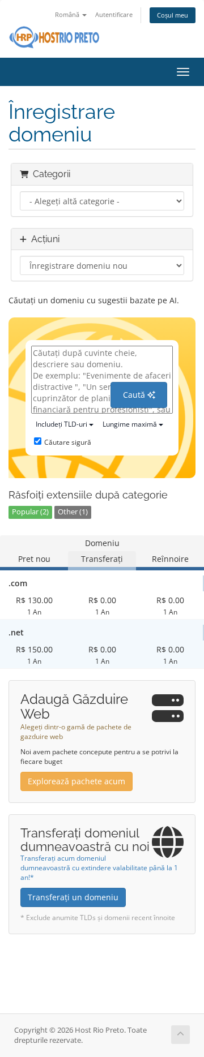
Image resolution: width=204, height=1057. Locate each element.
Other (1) (73, 512)
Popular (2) (30, 512)
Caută (135, 394)
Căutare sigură (67, 442)
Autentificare (114, 14)
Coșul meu (172, 15)
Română (68, 14)
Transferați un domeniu (73, 897)
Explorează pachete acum (76, 781)
